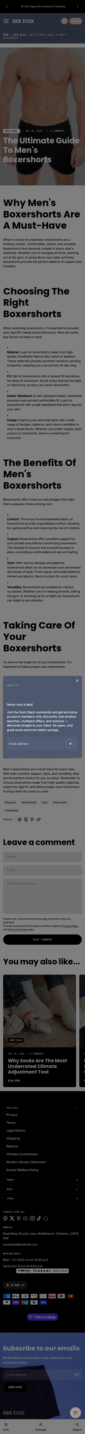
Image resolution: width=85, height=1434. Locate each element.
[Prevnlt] (70, 744)
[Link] (13, 685)
